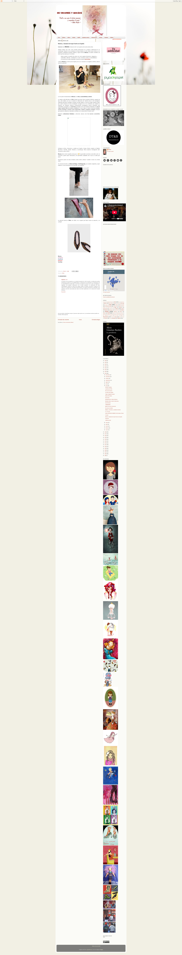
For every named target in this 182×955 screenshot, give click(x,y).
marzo (107, 426)
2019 (105, 373)
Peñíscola (104, 314)
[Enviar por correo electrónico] (72, 271)
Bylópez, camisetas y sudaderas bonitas (113, 409)
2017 (105, 433)
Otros (104, 313)
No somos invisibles (109, 408)
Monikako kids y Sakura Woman (111, 399)
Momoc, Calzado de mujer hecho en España (113, 416)
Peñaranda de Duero (120, 313)
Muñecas (115, 311)
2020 (105, 371)
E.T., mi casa (107, 411)
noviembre (108, 376)
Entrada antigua (96, 319)
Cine (59, 37)
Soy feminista (107, 402)
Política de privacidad (96, 946)
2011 (105, 444)
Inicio (80, 319)
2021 (105, 369)
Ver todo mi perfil (110, 151)
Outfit (78, 37)
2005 (105, 455)
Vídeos (111, 37)
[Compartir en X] (75, 271)
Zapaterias (63, 279)
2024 (105, 364)
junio (107, 385)
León (113, 308)
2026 (105, 360)
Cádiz (118, 303)
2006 (105, 453)
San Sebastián (105, 315)
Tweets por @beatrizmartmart (109, 297)
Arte (115, 302)
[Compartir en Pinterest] (77, 271)
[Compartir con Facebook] (76, 271)
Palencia (114, 313)
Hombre (120, 307)
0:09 (66, 279)
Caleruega (122, 303)
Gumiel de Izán (109, 307)
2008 (105, 450)
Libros (68, 37)
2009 (105, 448)
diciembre (108, 374)
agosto (107, 382)
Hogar (115, 307)
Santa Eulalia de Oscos (114, 315)
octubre (107, 378)
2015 (105, 437)
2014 (105, 439)
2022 (105, 367)
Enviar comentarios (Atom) (68, 322)
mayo (107, 422)
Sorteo (100, 37)
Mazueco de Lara (116, 310)
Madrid (106, 310)
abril (107, 424)
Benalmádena (111, 303)
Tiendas (106, 37)
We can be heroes (108, 390)
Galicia (120, 306)
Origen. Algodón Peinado (110, 394)
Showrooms (94, 37)
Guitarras (107, 418)
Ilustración (105, 308)
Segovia (121, 315)
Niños (121, 311)
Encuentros (115, 306)
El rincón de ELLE (108, 306)
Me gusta (122, 310)
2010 (105, 446)
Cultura (63, 37)
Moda (73, 37)
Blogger (101, 949)
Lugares (122, 308)
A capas (106, 415)
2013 (105, 441)
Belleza (105, 303)
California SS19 (108, 420)
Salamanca (121, 314)
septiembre (108, 380)
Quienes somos (85, 37)
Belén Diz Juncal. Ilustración (110, 406)
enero (107, 429)
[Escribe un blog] (73, 271)
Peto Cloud (107, 397)
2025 (105, 362)
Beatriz (109, 149)
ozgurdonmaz (89, 949)
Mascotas (110, 310)
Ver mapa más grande (106, 292)
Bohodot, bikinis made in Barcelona (112, 401)
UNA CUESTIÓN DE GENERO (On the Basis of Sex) (114, 413)
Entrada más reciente (63, 319)
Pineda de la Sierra (110, 314)
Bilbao (115, 303)
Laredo (110, 308)
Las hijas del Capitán (109, 392)
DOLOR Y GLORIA (108, 387)
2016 (105, 435)
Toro (110, 318)
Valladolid (114, 318)
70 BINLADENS (107, 404)
